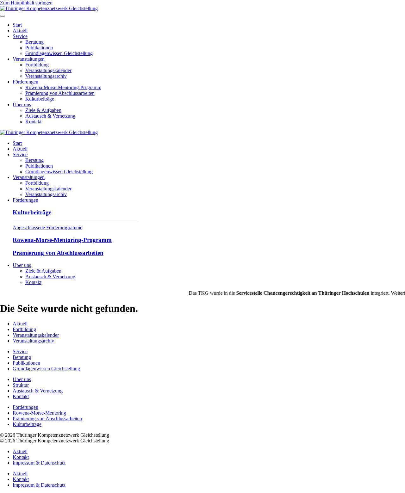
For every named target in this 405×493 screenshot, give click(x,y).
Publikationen (39, 47)
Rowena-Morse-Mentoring (39, 413)
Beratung (34, 42)
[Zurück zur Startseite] (49, 8)
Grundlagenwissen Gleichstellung (59, 53)
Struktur (21, 385)
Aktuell (20, 30)
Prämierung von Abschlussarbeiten (60, 93)
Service (20, 36)
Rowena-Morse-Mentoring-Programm (63, 87)
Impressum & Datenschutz (39, 462)
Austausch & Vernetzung (50, 116)
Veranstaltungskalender (48, 70)
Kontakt (33, 121)
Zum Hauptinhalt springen (26, 2)
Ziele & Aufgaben (43, 110)
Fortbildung (37, 64)
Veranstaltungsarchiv (46, 76)
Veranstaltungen (29, 59)
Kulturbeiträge (39, 99)
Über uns (22, 104)
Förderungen (25, 81)
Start (17, 25)
